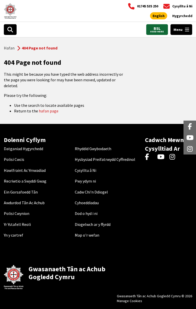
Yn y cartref (13, 235)
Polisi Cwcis (14, 159)
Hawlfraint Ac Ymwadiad (25, 170)
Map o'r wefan (87, 235)
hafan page (48, 110)
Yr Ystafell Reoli (17, 224)
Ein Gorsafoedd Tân (21, 192)
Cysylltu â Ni (85, 170)
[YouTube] (161, 157)
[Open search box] (10, 29)
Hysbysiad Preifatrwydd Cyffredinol (105, 159)
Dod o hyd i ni (86, 213)
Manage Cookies (129, 301)
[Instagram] (173, 157)
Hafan (9, 47)
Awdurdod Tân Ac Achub (24, 202)
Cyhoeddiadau (87, 202)
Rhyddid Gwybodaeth (93, 148)
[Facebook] (149, 157)
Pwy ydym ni (85, 181)
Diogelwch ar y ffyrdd (93, 224)
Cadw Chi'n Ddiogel (91, 192)
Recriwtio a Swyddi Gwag (25, 181)
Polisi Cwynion (16, 213)
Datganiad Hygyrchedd (23, 148)
